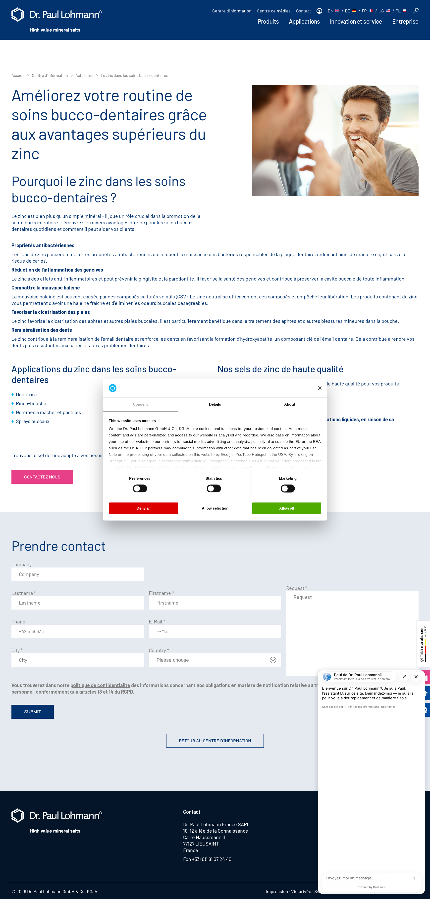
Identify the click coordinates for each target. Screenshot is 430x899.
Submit (32, 711)
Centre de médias (273, 10)
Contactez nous (42, 476)
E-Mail (157, 621)
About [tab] (289, 404)
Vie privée (301, 891)
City (17, 650)
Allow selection (215, 508)
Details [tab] (215, 404)
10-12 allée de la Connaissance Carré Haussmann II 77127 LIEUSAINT (215, 837)
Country (159, 650)
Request (296, 588)
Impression (277, 891)
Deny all (144, 508)
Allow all (286, 508)
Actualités (84, 75)
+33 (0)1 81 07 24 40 (211, 859)
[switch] (140, 488)
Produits (268, 21)
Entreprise (405, 21)
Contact (303, 10)
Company (21, 564)
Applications (304, 21)
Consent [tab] (140, 404)
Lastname (23, 593)
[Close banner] (320, 388)
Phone (18, 621)
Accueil (17, 75)
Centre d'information (231, 10)
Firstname (161, 593)
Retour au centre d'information (215, 740)
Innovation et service (356, 21)
